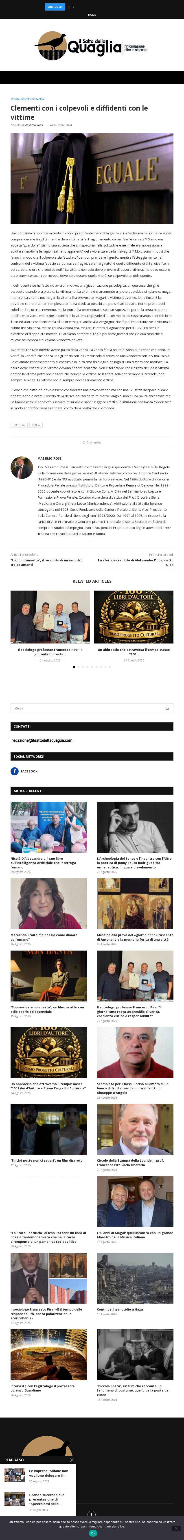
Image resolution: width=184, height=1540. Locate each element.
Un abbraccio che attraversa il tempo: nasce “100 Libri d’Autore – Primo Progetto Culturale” (48, 1086)
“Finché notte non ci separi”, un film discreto (47, 1160)
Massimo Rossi (33, 125)
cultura (19, 425)
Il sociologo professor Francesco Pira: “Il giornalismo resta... (50, 652)
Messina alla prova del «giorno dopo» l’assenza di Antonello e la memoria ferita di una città (135, 937)
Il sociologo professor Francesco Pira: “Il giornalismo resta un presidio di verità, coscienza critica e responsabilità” (129, 1011)
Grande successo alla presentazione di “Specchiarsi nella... (46, 1499)
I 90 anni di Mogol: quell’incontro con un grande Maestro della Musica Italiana (135, 1235)
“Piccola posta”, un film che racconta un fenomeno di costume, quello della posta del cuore (133, 1390)
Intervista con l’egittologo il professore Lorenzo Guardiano (43, 1388)
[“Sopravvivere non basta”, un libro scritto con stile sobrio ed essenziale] (49, 976)
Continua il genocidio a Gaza (120, 1309)
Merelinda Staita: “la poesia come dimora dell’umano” (86, 7)
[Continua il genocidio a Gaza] (135, 1278)
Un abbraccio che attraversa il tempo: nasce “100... (134, 652)
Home (92, 14)
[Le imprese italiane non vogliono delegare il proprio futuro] (14, 1475)
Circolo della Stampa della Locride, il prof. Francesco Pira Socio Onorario (130, 1162)
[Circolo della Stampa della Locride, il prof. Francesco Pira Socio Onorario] (135, 1129)
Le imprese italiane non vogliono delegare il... (48, 1472)
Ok (93, 1533)
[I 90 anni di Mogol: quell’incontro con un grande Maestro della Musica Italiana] (135, 1201)
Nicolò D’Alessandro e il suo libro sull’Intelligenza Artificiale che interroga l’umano (43, 862)
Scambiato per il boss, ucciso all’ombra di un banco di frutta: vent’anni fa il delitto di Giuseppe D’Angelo (133, 1088)
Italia (36, 425)
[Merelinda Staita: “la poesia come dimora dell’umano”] (49, 903)
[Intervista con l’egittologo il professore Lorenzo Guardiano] (49, 1354)
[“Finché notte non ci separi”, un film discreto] (49, 1129)
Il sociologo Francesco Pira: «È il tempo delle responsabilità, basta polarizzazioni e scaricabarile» (46, 1313)
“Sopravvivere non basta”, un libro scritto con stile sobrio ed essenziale (47, 1009)
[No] (176, 1528)
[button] (69, 7)
